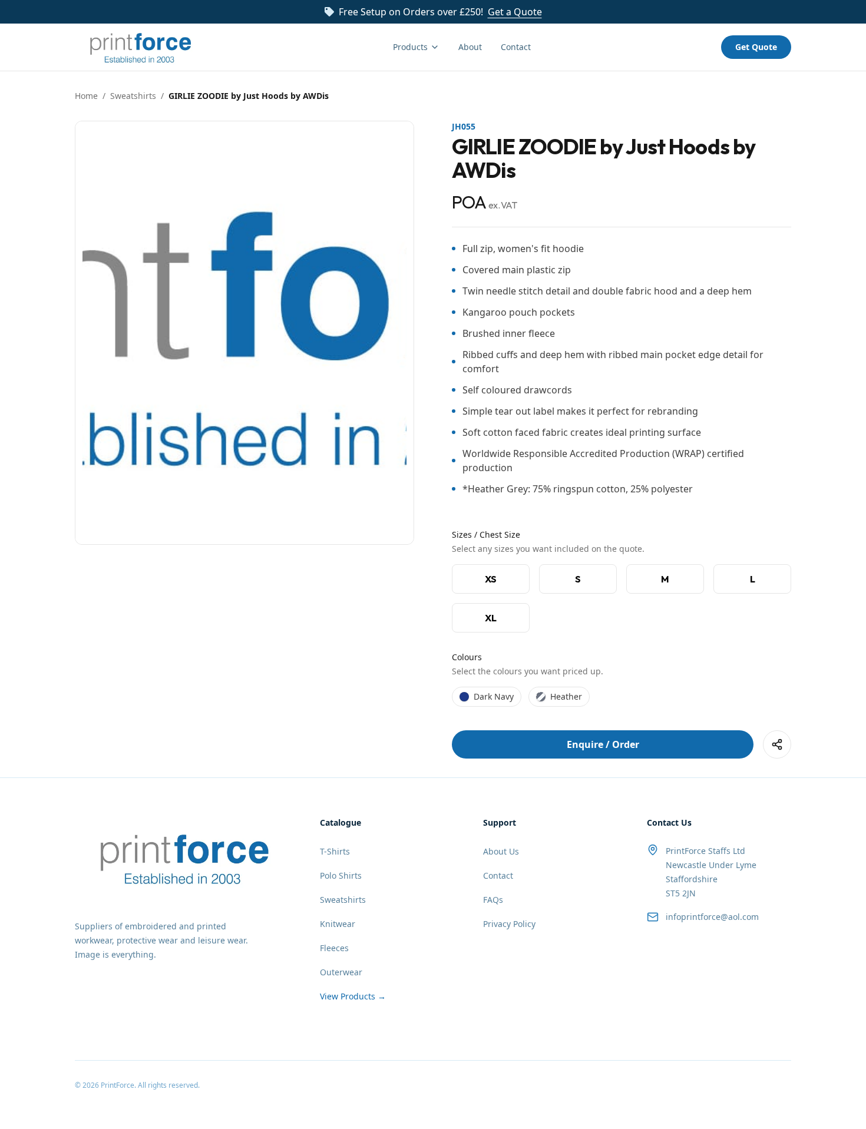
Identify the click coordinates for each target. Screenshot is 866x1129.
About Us (501, 851)
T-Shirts (335, 851)
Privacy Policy (509, 923)
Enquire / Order (603, 744)
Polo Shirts (341, 875)
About (470, 46)
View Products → (353, 996)
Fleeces (334, 947)
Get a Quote (515, 11)
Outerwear (341, 972)
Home (86, 95)
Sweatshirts (133, 95)
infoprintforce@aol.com (712, 916)
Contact (516, 46)
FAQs (493, 899)
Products (410, 46)
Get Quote (756, 46)
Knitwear (337, 923)
